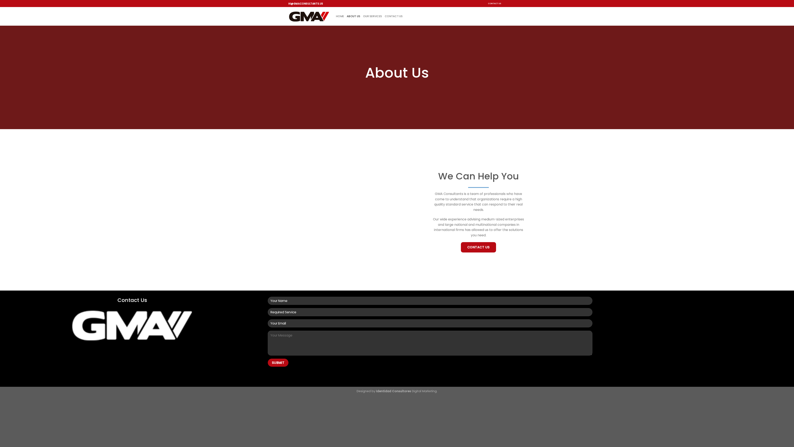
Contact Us (494, 3)
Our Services (372, 16)
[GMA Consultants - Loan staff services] (309, 16)
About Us (353, 16)
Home (340, 16)
